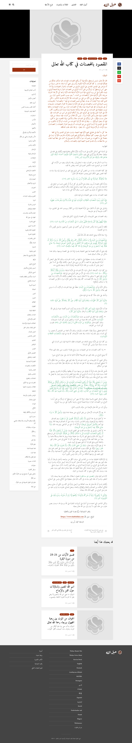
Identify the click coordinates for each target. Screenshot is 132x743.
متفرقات (33, 465)
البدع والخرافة (32, 175)
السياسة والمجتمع (32, 281)
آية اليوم (34, 94)
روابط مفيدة (39, 655)
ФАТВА (79, 676)
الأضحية (34, 128)
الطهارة (34, 306)
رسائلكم (34, 431)
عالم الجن (33, 440)
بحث (24, 70)
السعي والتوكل (32, 272)
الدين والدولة (33, 251)
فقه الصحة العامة (31, 448)
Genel (34, 86)
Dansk (80, 714)
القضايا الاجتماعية (31, 361)
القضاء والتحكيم (32, 357)
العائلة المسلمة (32, 311)
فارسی (80, 685)
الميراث (34, 404)
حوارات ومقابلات (31, 427)
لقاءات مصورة (32, 461)
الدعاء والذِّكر (33, 243)
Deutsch (79, 668)
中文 (80, 693)
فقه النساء (79, 58)
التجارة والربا (32, 179)
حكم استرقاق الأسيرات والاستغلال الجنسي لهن (25, 422)
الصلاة (34, 289)
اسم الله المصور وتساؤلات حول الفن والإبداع (62, 588)
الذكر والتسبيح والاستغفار (29, 255)
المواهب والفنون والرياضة (57, 582)
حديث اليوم (32, 417)
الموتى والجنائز (32, 400)
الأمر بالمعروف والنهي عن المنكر (28, 137)
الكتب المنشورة (38, 659)
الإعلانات (33, 158)
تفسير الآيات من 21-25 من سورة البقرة (62, 556)
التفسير (105, 58)
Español (79, 697)
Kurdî (80, 706)
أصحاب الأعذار (32, 99)
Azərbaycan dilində (75, 672)
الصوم (34, 298)
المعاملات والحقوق (31, 378)
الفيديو (34, 349)
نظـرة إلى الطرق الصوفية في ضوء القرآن (26, 482)
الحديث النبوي (32, 226)
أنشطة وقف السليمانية (30, 111)
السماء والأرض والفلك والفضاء (28, 277)
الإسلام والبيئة (32, 154)
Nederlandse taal (76, 710)
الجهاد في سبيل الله (31, 217)
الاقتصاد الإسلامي (31, 171)
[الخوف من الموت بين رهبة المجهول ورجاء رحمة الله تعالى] (95, 625)
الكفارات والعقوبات (30, 366)
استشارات (33, 116)
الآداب (34, 120)
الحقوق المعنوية (32, 234)
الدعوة (34, 247)
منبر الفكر (33, 478)
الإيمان (34, 162)
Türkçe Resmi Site (76, 651)
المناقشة (85, 58)
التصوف (33, 188)
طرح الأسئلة (49, 4)
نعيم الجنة (33, 487)
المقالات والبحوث (62, 4)
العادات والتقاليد (31, 315)
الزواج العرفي (32, 264)
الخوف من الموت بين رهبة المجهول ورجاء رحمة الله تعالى (60, 620)
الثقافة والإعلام (70, 582)
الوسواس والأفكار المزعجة (64, 614)
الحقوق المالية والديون (30, 230)
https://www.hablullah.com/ (72, 517)
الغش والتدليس (32, 336)
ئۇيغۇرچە (79, 702)
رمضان (34, 436)
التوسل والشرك (32, 205)
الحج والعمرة (32, 222)
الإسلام (34, 149)
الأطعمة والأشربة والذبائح (29, 132)
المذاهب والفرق (32, 374)
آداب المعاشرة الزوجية (30, 90)
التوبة (34, 200)
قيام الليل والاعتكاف (30, 457)
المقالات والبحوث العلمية (29, 387)
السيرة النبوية (32, 285)
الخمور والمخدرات (32, 238)
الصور (34, 294)
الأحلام (34, 124)
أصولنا (40, 651)
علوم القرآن (33, 444)
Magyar (79, 719)
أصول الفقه (83, 4)
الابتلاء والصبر (32, 166)
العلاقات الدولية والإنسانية (29, 323)
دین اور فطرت (78, 727)
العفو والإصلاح (32, 319)
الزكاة (34, 260)
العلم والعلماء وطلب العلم (30, 328)
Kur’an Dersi (77, 659)
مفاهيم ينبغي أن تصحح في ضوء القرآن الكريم (24, 474)
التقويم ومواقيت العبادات (29, 196)
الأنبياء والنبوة (32, 141)
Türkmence (78, 723)
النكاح (34, 408)
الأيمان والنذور (32, 145)
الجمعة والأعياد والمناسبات (29, 213)
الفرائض (34, 344)
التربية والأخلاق (31, 183)
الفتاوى (74, 4)
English (79, 663)
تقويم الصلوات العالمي (37, 668)
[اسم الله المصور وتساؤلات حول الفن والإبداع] (95, 593)
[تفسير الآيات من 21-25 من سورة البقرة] (95, 561)
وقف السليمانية (38, 663)
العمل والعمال (32, 332)
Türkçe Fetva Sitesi (75, 655)
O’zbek (79, 689)
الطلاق (34, 302)
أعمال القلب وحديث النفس (28, 107)
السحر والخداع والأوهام (30, 268)
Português (79, 680)
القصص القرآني (32, 353)
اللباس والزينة (32, 370)
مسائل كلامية (32, 470)
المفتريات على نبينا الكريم (92, 58)
